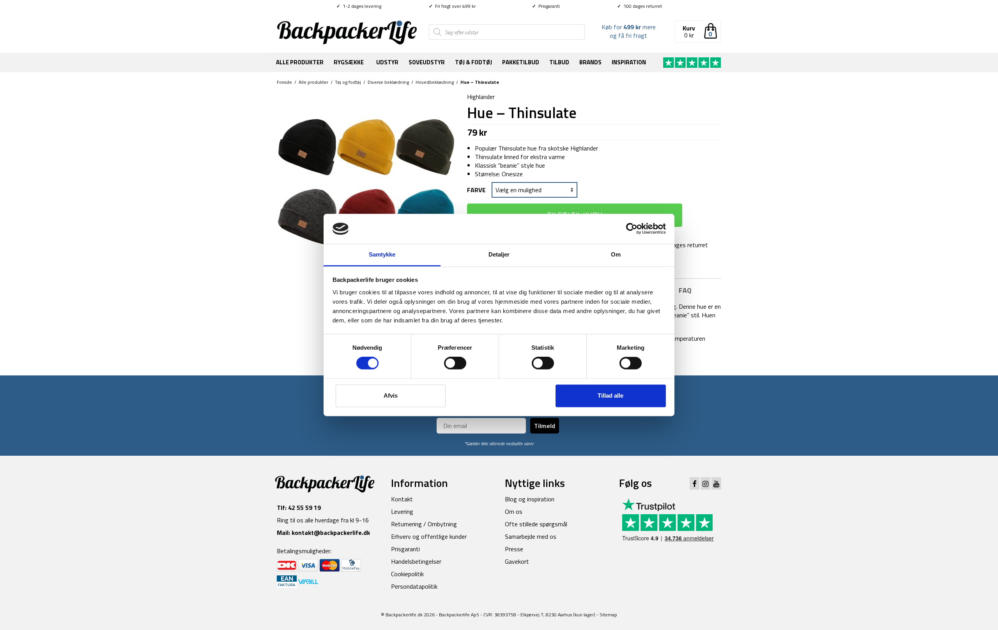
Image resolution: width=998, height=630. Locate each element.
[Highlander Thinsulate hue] (366, 181)
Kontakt (402, 499)
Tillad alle (610, 395)
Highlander (481, 96)
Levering (402, 511)
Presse (514, 549)
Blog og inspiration (529, 499)
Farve (476, 190)
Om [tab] (616, 254)
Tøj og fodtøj (348, 82)
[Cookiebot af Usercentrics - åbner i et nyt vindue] (632, 229)
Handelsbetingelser (416, 561)
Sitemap (608, 614)
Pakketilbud (520, 62)
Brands (590, 62)
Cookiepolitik (407, 574)
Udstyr (387, 62)
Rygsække (349, 62)
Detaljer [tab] (499, 254)
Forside (284, 82)
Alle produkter (300, 62)
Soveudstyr (427, 62)
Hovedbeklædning (435, 82)
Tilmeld (544, 425)
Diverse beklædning (388, 82)
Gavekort (517, 561)
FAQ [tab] (685, 290)
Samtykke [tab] (382, 254)
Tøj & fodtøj (473, 62)
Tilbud (559, 62)
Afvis (391, 395)
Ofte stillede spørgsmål (536, 524)
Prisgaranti (546, 6)
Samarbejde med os (530, 536)
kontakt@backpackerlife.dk (331, 532)
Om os (513, 511)
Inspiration (629, 62)
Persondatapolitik (414, 586)
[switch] (455, 363)
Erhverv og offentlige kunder (429, 536)
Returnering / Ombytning (424, 524)
